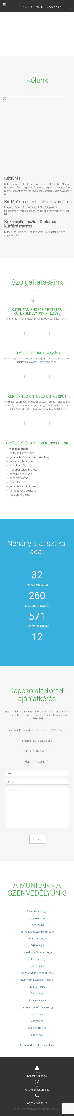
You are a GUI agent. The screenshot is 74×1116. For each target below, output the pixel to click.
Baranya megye (37, 918)
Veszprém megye (37, 1027)
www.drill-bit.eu (37, 362)
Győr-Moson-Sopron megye (37, 952)
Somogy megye (37, 1000)
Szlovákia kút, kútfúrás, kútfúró (37, 1045)
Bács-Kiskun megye (37, 911)
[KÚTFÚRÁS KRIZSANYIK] (11, 6)
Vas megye (37, 1021)
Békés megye (37, 925)
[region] (37, 28)
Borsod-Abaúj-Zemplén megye (37, 931)
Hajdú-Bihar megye (37, 959)
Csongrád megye (37, 938)
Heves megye (37, 966)
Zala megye (37, 1034)
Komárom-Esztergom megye (37, 979)
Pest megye (37, 993)
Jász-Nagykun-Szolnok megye (37, 973)
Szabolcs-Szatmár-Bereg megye (37, 1007)
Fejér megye (37, 945)
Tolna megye (37, 1014)
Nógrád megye (37, 986)
